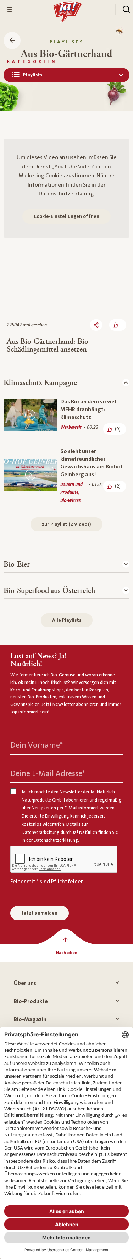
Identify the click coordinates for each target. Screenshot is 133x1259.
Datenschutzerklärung (66, 194)
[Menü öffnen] (10, 9)
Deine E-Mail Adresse (47, 773)
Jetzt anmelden (39, 913)
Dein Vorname (36, 745)
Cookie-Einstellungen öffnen (66, 216)
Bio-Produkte (31, 1001)
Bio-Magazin (30, 1019)
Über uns (25, 983)
